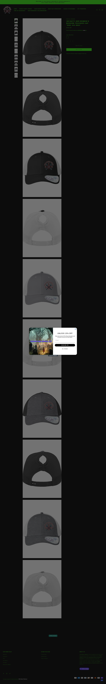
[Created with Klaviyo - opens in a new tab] (53, 355)
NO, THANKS (65, 348)
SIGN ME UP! (65, 345)
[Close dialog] (75, 329)
